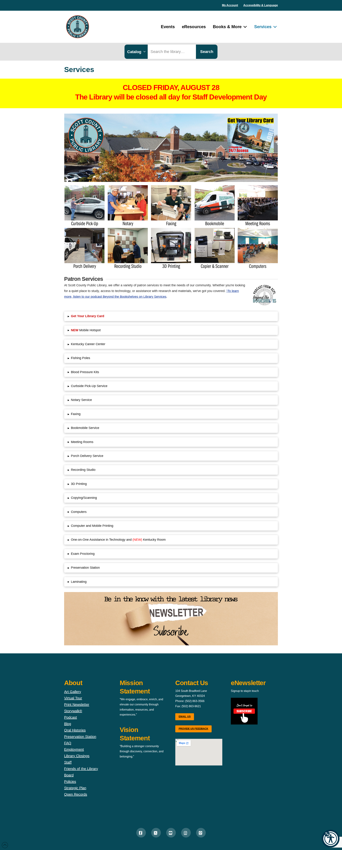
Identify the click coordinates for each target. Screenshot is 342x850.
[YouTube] (171, 833)
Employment (74, 749)
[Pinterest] (201, 833)
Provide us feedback (193, 728)
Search (206, 51)
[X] (156, 833)
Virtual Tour (73, 698)
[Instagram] (186, 833)
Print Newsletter (76, 704)
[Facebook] (141, 833)
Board (69, 775)
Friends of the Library (81, 769)
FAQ (67, 743)
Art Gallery (72, 692)
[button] (331, 839)
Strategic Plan (75, 788)
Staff (68, 762)
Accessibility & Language (260, 5)
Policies (70, 782)
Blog (67, 724)
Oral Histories (75, 730)
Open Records (75, 794)
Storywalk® (73, 711)
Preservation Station (80, 737)
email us (185, 716)
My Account (230, 5)
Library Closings (76, 756)
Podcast (70, 717)
